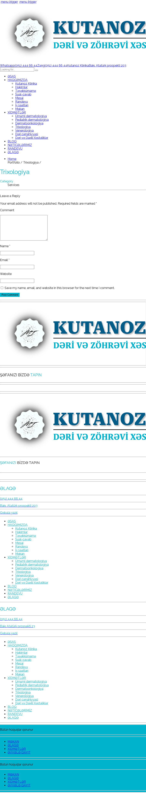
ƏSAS (12, 76)
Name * (5, 246)
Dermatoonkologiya (29, 123)
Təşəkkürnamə (25, 91)
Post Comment (10, 294)
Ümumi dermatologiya (31, 116)
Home (12, 159)
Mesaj (19, 98)
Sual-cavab (23, 94)
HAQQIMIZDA (18, 80)
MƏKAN (13, 741)
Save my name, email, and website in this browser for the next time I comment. (60, 288)
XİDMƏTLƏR (17, 112)
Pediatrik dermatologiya (32, 119)
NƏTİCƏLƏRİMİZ (20, 145)
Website (6, 274)
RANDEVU (15, 148)
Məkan (20, 109)
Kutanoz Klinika (26, 83)
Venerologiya (24, 130)
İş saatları (21, 105)
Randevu (21, 101)
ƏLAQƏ (13, 152)
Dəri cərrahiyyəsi (26, 134)
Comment (7, 210)
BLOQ (12, 141)
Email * (5, 260)
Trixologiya (23, 127)
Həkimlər (21, 87)
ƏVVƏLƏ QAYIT (19, 752)
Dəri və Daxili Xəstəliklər (31, 138)
